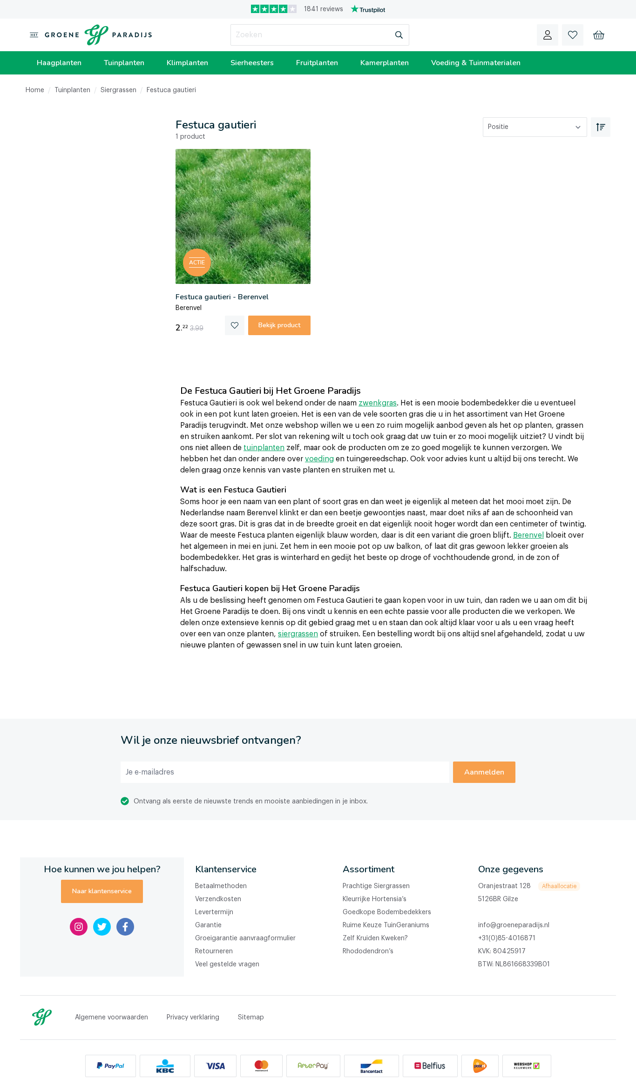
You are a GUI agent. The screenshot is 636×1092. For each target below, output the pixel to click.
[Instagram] (79, 927)
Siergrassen (118, 90)
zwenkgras (378, 403)
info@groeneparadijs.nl (513, 925)
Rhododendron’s (368, 951)
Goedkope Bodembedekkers (387, 912)
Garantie (208, 925)
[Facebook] (125, 927)
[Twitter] (102, 927)
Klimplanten (187, 63)
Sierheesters (252, 63)
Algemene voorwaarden (111, 1017)
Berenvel (528, 535)
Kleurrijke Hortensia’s (374, 899)
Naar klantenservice (102, 891)
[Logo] (96, 35)
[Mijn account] (547, 35)
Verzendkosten (218, 899)
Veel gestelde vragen (227, 964)
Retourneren (214, 951)
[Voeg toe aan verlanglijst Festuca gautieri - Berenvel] (234, 325)
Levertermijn (214, 912)
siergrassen (298, 634)
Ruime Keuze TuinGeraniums (386, 925)
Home (35, 90)
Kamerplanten (384, 63)
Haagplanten (59, 63)
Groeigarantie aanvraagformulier (245, 938)
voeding (319, 459)
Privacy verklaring (193, 1017)
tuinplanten (264, 448)
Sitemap (251, 1017)
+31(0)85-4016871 (506, 938)
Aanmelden (484, 772)
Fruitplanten (317, 63)
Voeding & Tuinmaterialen (476, 63)
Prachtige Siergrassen (376, 886)
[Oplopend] (600, 127)
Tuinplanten (124, 63)
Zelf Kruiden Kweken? (375, 938)
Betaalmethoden (221, 886)
